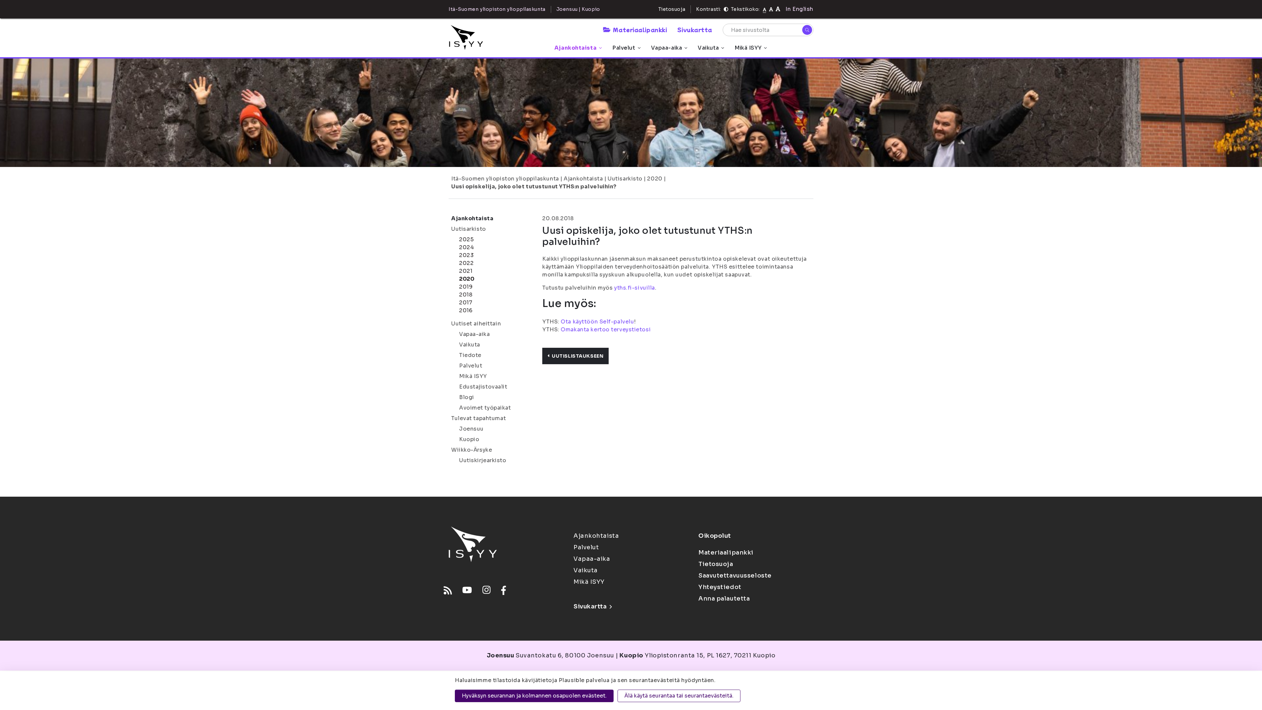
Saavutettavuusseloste (735, 575)
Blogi (466, 397)
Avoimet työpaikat (485, 407)
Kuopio (469, 439)
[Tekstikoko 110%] (771, 9)
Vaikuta (708, 47)
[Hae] (807, 30)
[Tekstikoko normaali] (764, 9)
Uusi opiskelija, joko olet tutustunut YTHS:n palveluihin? (534, 186)
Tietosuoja (672, 9)
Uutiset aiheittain (476, 323)
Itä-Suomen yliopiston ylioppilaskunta (505, 178)
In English (799, 9)
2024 (466, 247)
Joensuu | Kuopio (578, 9)
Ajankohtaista (575, 47)
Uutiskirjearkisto (482, 460)
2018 (465, 294)
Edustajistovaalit (483, 386)
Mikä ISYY (748, 47)
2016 (465, 310)
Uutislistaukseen (577, 356)
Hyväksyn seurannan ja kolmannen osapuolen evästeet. (534, 695)
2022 (466, 263)
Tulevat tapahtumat (478, 418)
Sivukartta (694, 30)
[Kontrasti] (726, 9)
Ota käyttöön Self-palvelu (597, 321)
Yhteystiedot (719, 587)
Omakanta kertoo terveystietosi (606, 329)
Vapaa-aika (666, 47)
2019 (466, 286)
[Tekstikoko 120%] (778, 9)
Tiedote (470, 355)
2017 (465, 302)
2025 (466, 239)
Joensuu (471, 428)
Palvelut (623, 47)
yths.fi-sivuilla (634, 287)
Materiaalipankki (640, 30)
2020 (654, 178)
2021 (465, 271)
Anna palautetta (724, 598)
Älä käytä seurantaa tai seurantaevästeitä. (679, 695)
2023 (466, 255)
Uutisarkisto (625, 178)
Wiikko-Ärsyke (471, 449)
